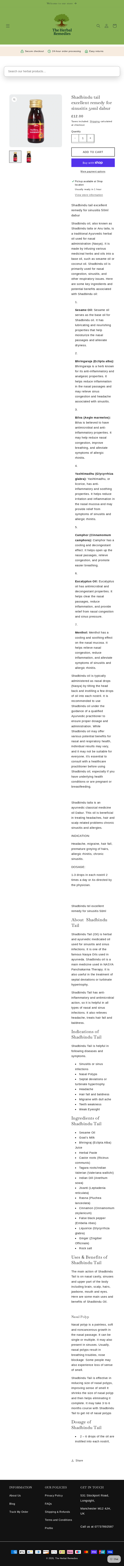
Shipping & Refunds (57, 1511)
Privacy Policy (54, 1495)
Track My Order (18, 1511)
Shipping (95, 121)
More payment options (93, 171)
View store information (89, 194)
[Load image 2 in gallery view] (29, 157)
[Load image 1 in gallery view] (15, 157)
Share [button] (79, 1460)
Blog (12, 1503)
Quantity (76, 131)
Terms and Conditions (58, 1519)
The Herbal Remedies (66, 1558)
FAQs (48, 1503)
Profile (49, 1528)
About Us (15, 1495)
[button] (8, 26)
